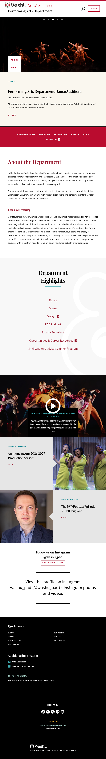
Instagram (43, 712)
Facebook (48, 712)
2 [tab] (48, 19)
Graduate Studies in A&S (23, 666)
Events (75, 135)
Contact (58, 637)
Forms (11, 637)
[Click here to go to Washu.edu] (38, 748)
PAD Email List (60, 641)
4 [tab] (57, 19)
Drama (53, 308)
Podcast (75, 500)
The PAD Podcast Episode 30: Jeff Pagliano (78, 508)
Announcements (17, 447)
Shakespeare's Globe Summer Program (53, 348)
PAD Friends (13, 644)
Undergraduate (26, 135)
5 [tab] (61, 19)
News (86, 135)
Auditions (52, 139)
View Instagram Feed (52, 563)
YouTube (57, 712)
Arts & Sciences (19, 662)
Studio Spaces (14, 641)
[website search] (83, 9)
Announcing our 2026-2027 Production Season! (26, 455)
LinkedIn (62, 712)
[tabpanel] (53, 71)
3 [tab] (53, 19)
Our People (60, 135)
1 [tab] (44, 19)
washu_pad (20, 588)
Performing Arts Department (30, 11)
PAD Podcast (53, 324)
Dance (11, 81)
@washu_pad (52, 557)
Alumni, (65, 500)
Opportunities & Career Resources (51, 340)
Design (51, 316)
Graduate (44, 135)
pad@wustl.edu (53, 729)
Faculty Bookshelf (53, 332)
